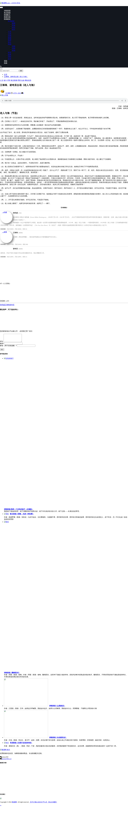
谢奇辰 (12, 305)
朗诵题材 (7, 19)
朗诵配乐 (7, 15)
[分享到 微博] (45, 299)
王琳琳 (7, 305)
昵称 (2, 343)
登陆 (5, 61)
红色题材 (11, 21)
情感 (9, 44)
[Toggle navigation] (1, 7)
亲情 (13, 48)
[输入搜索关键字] (1, 66)
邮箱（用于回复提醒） (8, 345)
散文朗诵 (7, 13)
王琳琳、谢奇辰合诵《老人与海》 (16, 76)
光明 (9, 36)
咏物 (9, 38)
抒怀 (9, 57)
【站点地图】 (52, 802)
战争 (9, 54)
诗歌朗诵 (7, 10)
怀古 (9, 52)
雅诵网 (14, 802)
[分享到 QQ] (15, 299)
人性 (9, 34)
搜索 (21, 71)
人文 (9, 31)
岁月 (9, 59)
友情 (13, 50)
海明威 (2, 305)
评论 (1, 341)
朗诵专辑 (7, 17)
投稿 (5, 63)
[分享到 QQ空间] (105, 299)
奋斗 (9, 42)
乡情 (13, 46)
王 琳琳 (8, 93)
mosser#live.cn (6, 759)
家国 (13, 23)
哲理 (9, 40)
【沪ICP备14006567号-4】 (38, 802)
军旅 (13, 25)
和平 (13, 29)
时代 (13, 27)
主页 (5, 74)
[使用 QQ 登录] (15, 327)
